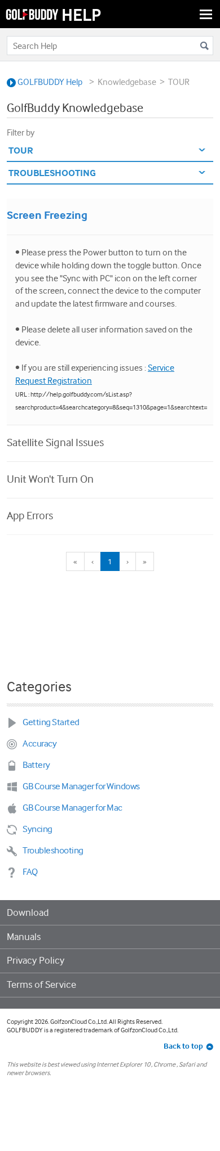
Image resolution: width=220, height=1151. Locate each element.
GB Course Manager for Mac (72, 807)
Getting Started (51, 722)
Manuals (24, 936)
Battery (36, 764)
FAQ (30, 871)
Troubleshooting (53, 850)
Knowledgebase (127, 82)
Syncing (37, 829)
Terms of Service (41, 984)
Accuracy (39, 743)
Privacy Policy (35, 960)
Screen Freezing (47, 215)
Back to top (183, 1045)
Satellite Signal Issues (55, 442)
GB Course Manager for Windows (81, 786)
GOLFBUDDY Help (49, 82)
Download (28, 912)
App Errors (30, 515)
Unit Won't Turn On (50, 479)
